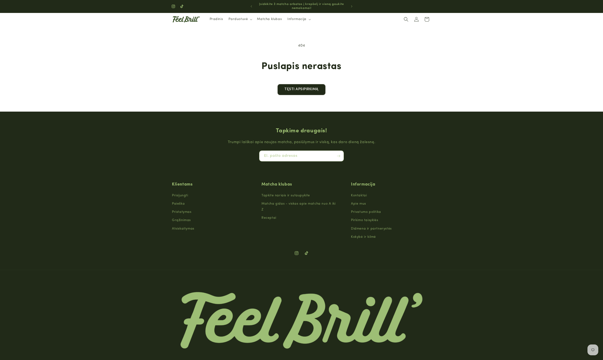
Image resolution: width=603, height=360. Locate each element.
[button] (240, 19)
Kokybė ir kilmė (363, 237)
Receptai (268, 218)
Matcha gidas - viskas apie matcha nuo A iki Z (298, 206)
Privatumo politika (366, 212)
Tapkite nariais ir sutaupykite (285, 195)
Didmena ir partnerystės (371, 229)
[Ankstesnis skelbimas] (251, 6)
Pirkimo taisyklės (364, 220)
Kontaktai (359, 195)
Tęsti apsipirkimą (301, 89)
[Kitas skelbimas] (351, 6)
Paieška (178, 204)
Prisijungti (180, 195)
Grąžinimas (181, 220)
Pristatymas (181, 212)
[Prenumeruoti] (338, 156)
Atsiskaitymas (183, 229)
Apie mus (358, 204)
